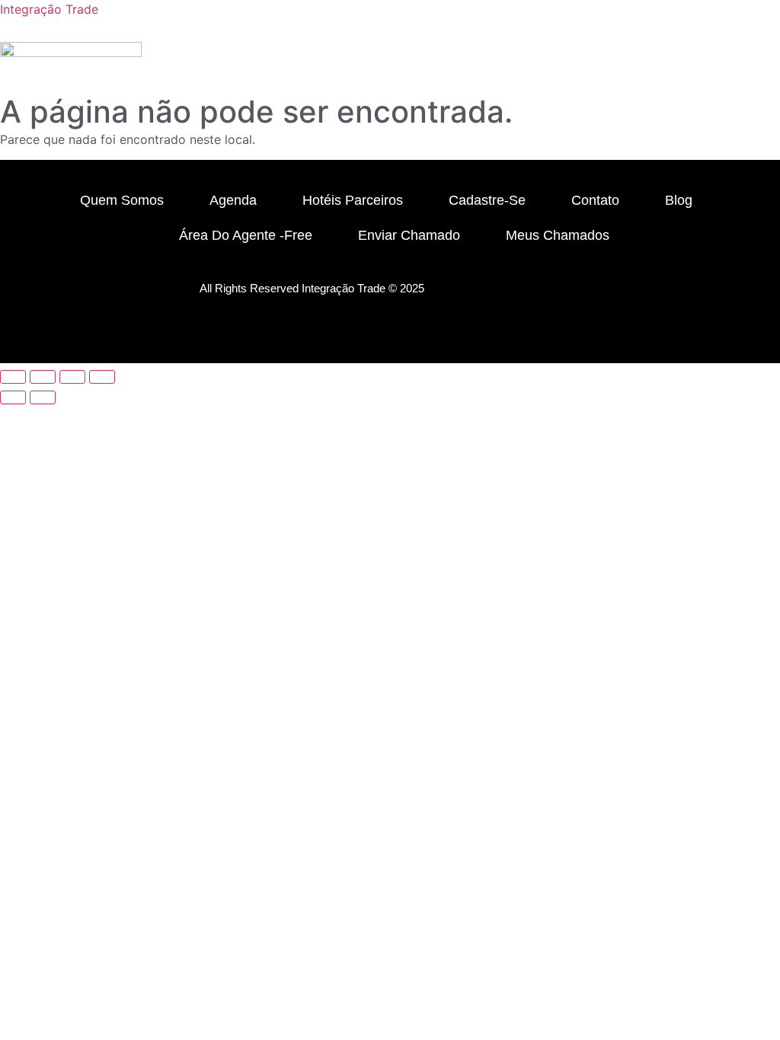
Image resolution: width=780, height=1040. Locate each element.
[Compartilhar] (72, 377)
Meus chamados (557, 235)
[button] (632, 85)
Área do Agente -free (245, 235)
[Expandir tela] (43, 377)
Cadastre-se (487, 200)
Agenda (233, 200)
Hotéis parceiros (352, 200)
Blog (678, 200)
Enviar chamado (409, 235)
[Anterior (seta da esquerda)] (13, 397)
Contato (595, 200)
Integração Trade (49, 9)
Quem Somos (122, 200)
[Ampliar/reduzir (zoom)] (13, 377)
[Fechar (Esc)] (102, 377)
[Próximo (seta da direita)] (43, 397)
